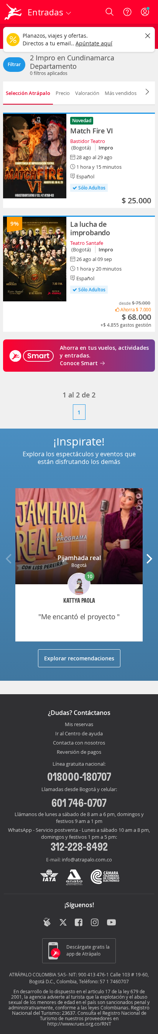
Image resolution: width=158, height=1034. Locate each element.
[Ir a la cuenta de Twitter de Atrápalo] (63, 923)
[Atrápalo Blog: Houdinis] (47, 922)
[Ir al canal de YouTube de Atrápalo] (111, 923)
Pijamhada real (79, 558)
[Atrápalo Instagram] (95, 923)
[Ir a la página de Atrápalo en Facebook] (79, 923)
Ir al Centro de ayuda (79, 734)
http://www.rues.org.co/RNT (79, 1023)
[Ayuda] (127, 12)
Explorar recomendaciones (79, 658)
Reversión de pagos (79, 752)
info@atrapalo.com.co (87, 859)
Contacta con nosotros (79, 743)
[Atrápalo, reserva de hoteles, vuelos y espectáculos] (13, 12)
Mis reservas (79, 724)
